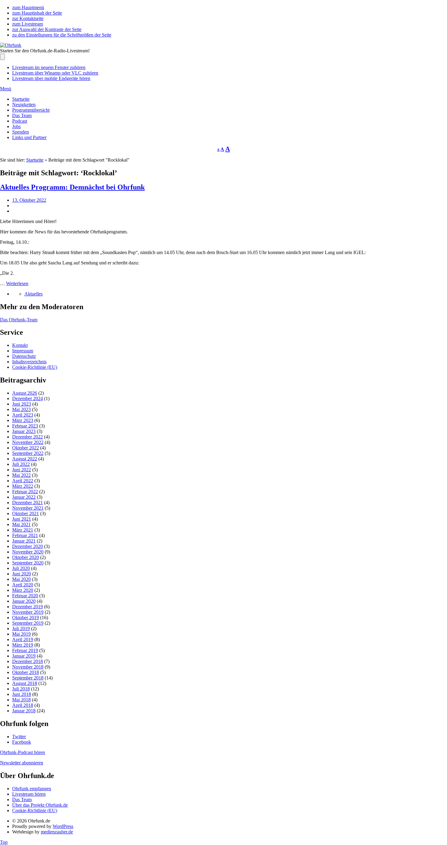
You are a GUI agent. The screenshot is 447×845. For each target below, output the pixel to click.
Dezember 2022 (27, 436)
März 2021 (22, 529)
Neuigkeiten (24, 104)
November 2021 (27, 508)
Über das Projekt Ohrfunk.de (40, 805)
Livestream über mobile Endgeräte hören (51, 78)
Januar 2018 (24, 710)
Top (4, 842)
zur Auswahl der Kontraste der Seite (46, 29)
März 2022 (22, 486)
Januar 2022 (24, 497)
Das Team (22, 115)
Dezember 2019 (27, 606)
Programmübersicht (31, 110)
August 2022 (24, 458)
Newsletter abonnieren (21, 762)
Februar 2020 (25, 595)
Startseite (20, 99)
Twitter (19, 736)
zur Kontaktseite (27, 18)
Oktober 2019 (25, 617)
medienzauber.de (57, 831)
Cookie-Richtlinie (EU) (34, 367)
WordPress (63, 826)
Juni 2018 (21, 694)
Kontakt (20, 345)
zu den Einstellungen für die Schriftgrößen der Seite (61, 34)
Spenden (20, 131)
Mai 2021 (21, 524)
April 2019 (22, 639)
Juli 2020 (21, 568)
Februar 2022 (25, 491)
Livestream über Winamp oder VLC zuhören (55, 72)
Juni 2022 (21, 469)
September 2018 (27, 677)
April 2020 (22, 584)
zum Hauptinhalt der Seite (37, 13)
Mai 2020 (21, 579)
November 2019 (27, 612)
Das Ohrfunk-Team (18, 319)
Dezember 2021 (27, 502)
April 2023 (22, 414)
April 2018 (22, 705)
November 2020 (27, 551)
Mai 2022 (21, 475)
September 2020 (27, 562)
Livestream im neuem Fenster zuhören (48, 67)
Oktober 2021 (25, 513)
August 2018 (24, 683)
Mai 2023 (21, 409)
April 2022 (22, 480)
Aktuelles (33, 293)
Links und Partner (29, 137)
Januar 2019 (24, 655)
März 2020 (22, 590)
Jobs (16, 126)
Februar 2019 (25, 650)
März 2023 (22, 420)
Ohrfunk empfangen (31, 788)
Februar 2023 (25, 425)
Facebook (21, 742)
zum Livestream (27, 23)
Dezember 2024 (27, 398)
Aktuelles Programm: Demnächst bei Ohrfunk (72, 187)
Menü (5, 88)
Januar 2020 (24, 601)
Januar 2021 (24, 540)
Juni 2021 (21, 519)
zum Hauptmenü (28, 7)
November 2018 (27, 666)
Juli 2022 (21, 464)
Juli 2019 (21, 628)
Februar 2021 (25, 535)
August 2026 (24, 393)
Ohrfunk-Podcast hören (22, 752)
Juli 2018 (21, 688)
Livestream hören (29, 794)
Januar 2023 (24, 431)
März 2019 (22, 645)
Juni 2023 (21, 404)
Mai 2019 (21, 634)
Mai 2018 (21, 699)
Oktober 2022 (25, 447)
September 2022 (27, 453)
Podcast (19, 121)
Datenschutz (24, 356)
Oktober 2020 (25, 557)
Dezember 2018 (27, 661)
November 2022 (27, 442)
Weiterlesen (17, 283)
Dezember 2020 (27, 546)
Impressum (22, 350)
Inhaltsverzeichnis (29, 361)
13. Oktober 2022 (29, 200)
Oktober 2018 (25, 672)
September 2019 (27, 623)
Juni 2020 (21, 573)
